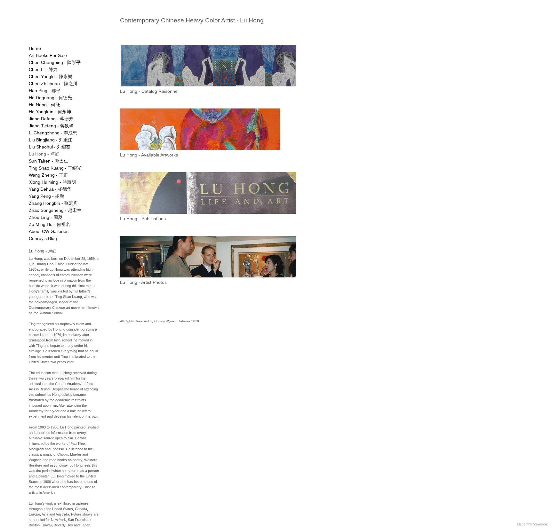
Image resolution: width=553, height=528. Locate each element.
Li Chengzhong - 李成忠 (53, 132)
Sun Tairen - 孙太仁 (48, 161)
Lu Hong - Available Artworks (149, 154)
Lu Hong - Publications (143, 218)
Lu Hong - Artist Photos (143, 282)
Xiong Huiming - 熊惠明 (52, 182)
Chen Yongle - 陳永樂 (50, 76)
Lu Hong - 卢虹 (44, 153)
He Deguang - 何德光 (50, 97)
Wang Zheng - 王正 (48, 175)
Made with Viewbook (532, 524)
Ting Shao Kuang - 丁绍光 (55, 168)
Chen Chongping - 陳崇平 (55, 62)
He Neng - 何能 (44, 104)
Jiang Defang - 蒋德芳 (51, 118)
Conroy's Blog (43, 238)
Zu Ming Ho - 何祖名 (49, 224)
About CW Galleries (48, 231)
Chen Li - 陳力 (43, 69)
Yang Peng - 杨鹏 (46, 196)
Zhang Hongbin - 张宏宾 (53, 203)
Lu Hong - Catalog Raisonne (149, 91)
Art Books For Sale (48, 55)
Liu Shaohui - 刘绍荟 (49, 146)
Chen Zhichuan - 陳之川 (53, 83)
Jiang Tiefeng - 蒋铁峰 (51, 125)
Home (35, 48)
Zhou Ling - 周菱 (45, 217)
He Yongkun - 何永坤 (50, 111)
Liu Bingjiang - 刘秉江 (50, 139)
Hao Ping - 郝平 (44, 90)
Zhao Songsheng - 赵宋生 (55, 210)
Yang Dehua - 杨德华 (50, 189)
